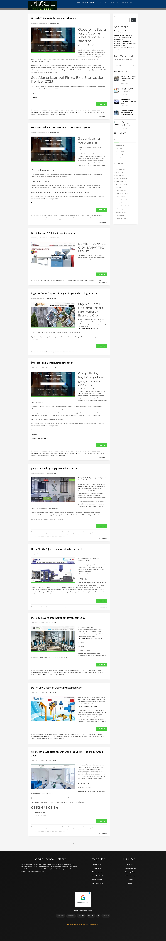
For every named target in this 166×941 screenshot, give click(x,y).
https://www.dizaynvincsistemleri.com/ (89, 706)
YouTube (81, 915)
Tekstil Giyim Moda (60, 114)
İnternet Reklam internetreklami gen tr (52, 362)
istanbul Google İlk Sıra (114, 3)
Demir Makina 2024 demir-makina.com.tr (53, 233)
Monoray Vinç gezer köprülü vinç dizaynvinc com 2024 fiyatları (128, 90)
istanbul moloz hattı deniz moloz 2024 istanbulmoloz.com (127, 112)
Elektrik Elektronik (85, 110)
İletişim (130, 883)
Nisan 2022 (119, 158)
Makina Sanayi (63, 112)
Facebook (34, 93)
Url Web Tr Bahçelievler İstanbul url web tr (53, 18)
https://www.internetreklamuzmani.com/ (90, 638)
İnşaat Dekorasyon (96, 110)
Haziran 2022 (120, 155)
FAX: (36, 815)
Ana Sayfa (100, 3)
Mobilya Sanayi (83, 112)
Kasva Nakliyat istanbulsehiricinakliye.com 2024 (129, 101)
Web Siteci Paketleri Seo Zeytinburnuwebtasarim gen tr (60, 127)
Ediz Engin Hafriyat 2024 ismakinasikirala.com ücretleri (128, 78)
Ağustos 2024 (120, 146)
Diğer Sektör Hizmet (73, 110)
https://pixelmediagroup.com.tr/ (95, 774)
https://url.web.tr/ (83, 393)
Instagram (71, 915)
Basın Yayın (52, 110)
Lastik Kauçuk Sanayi (53, 112)
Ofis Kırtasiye (120, 209)
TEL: (36, 813)
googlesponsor (54, 23)
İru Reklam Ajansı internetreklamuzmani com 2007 (58, 617)
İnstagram (34, 97)
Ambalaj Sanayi (44, 110)
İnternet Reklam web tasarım (39, 438)
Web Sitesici (125, 3)
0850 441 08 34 (90, 3)
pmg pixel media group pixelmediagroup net (54, 468)
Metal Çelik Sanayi (73, 112)
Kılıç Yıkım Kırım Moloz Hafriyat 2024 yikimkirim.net (128, 124)
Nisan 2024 (119, 149)
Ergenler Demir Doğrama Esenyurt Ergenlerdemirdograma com (64, 293)
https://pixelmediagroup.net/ (86, 488)
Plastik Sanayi (50, 114)
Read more (101, 104)
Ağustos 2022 (120, 152)
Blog (106, 3)
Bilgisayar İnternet (61, 110)
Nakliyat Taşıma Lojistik (94, 112)
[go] (133, 66)
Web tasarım (133, 3)
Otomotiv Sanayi (41, 114)
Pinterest (106, 915)
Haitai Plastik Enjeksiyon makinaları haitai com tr (57, 549)
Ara (115, 16)
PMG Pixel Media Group (75, 924)
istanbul (33, 112)
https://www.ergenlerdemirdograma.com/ (90, 328)
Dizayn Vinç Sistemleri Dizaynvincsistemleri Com (56, 687)
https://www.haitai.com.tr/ (85, 574)
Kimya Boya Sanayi (41, 112)
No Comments (103, 116)
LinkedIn (90, 915)
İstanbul (130, 879)
